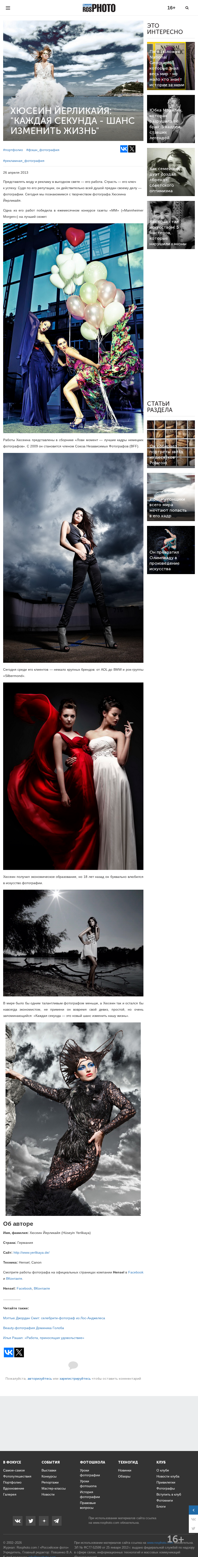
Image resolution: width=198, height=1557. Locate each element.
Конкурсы (49, 1476)
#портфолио (13, 150)
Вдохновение (13, 1488)
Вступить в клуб (168, 1494)
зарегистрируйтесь (75, 1378)
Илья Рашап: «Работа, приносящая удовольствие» (43, 1338)
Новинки (124, 1470)
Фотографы (165, 1488)
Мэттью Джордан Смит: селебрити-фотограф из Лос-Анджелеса (54, 1318)
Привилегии (165, 1482)
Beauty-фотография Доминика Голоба (33, 1328)
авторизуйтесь (40, 1378)
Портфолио (12, 1482)
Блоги (161, 1506)
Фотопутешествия (17, 1476)
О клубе (162, 1470)
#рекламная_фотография (23, 161)
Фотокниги (164, 1500)
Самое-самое (14, 1470)
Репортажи (50, 1482)
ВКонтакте (14, 1278)
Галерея (9, 1494)
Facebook (135, 1272)
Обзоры (124, 1476)
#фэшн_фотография (42, 150)
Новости (48, 1494)
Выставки (49, 1470)
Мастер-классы (54, 1488)
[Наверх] (191, 1541)
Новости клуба (167, 1476)
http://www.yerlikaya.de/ (32, 1252)
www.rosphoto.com (106, 1522)
